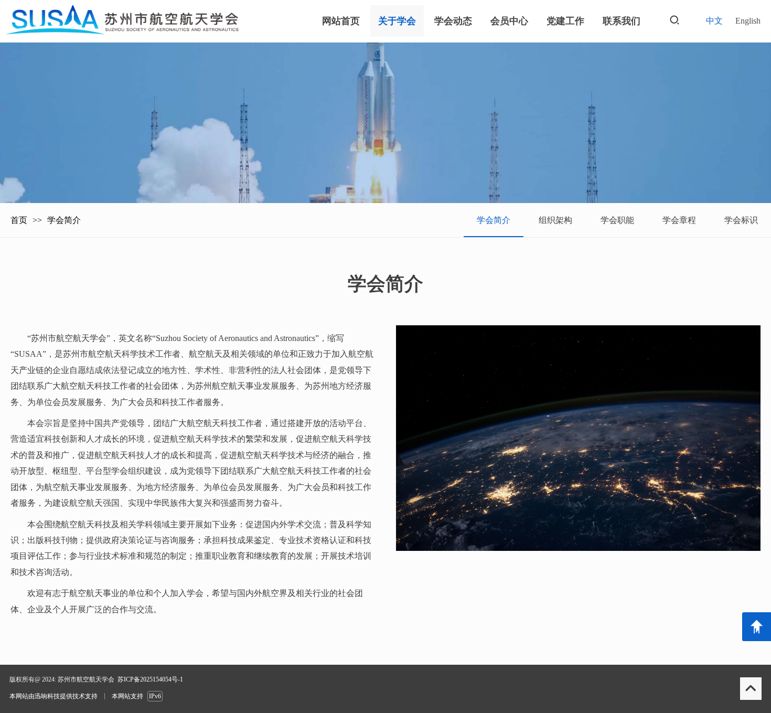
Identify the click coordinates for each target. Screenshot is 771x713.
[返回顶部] (756, 627)
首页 (18, 220)
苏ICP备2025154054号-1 (150, 679)
